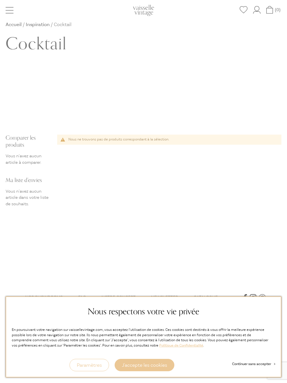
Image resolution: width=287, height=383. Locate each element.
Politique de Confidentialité (181, 345)
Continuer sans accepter (253, 364)
